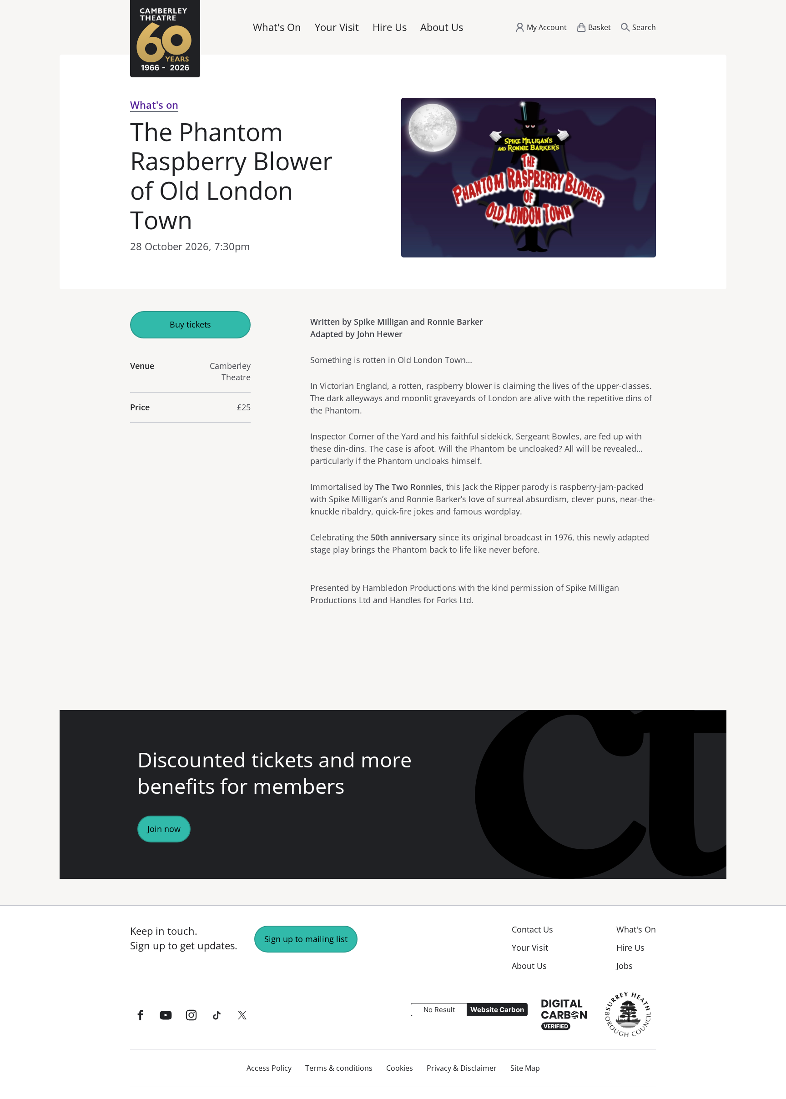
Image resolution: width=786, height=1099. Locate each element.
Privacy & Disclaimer (462, 1068)
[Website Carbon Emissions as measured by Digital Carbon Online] (564, 1013)
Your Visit (337, 27)
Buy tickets (190, 324)
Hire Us (390, 27)
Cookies (399, 1068)
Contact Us (532, 929)
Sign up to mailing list (306, 938)
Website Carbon (497, 1009)
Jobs (624, 965)
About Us (441, 27)
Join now (164, 828)
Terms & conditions (339, 1068)
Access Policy (269, 1068)
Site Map (525, 1068)
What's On (277, 27)
